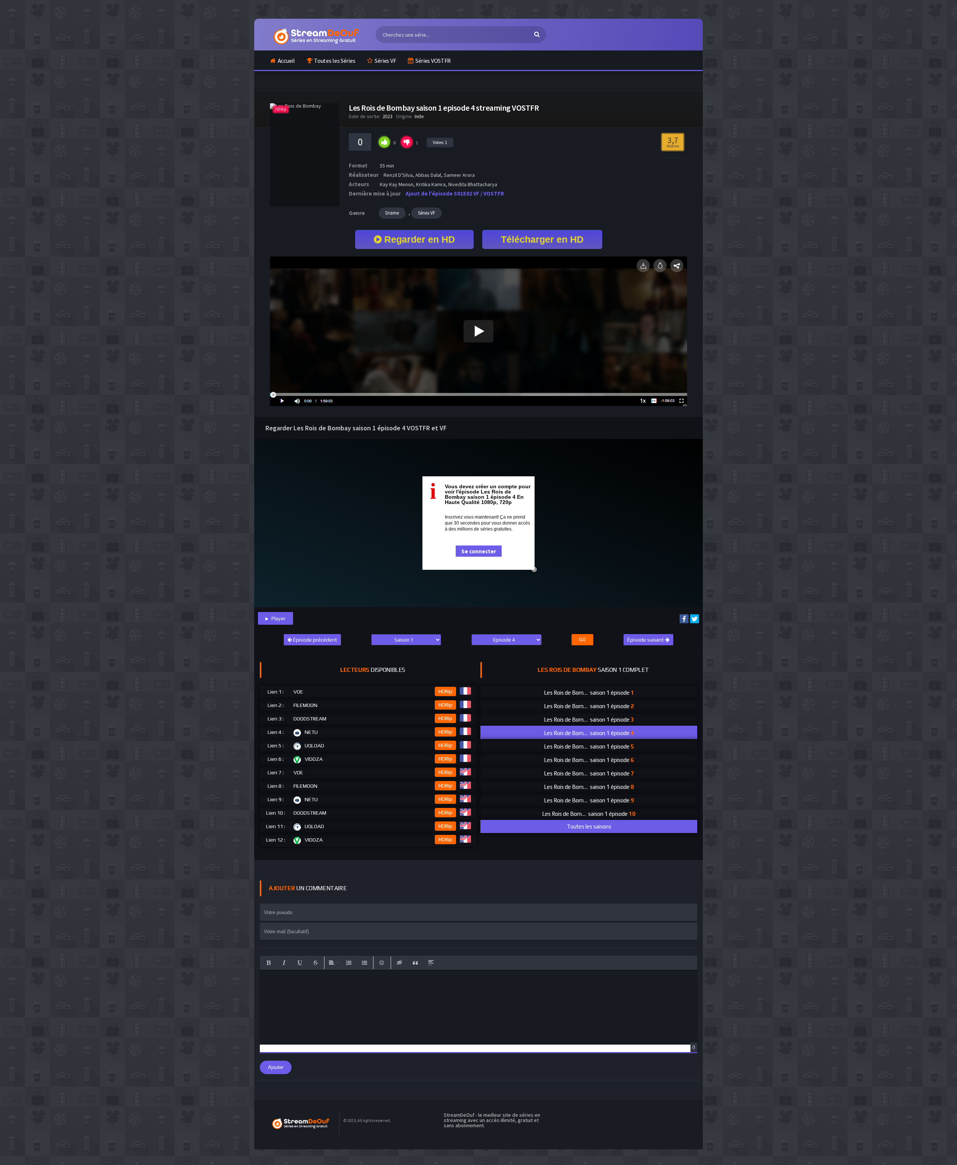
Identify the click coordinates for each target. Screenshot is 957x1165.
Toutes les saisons (589, 826)
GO (582, 639)
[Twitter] (694, 618)
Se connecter (478, 551)
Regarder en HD (418, 239)
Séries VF (385, 60)
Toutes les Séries (334, 60)
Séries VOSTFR (433, 60)
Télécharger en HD (542, 239)
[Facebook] (684, 618)
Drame (392, 213)
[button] (268, 963)
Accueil (286, 60)
